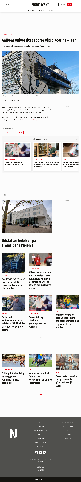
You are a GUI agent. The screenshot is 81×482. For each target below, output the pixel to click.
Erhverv (42, 10)
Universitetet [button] (8, 34)
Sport (51, 10)
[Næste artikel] (76, 139)
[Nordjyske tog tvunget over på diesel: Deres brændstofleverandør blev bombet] (13, 263)
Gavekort (40, 434)
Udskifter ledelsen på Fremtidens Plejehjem (19, 243)
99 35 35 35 (41, 461)
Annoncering (40, 438)
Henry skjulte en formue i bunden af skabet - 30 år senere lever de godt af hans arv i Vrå (46, 164)
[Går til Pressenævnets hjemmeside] (40, 468)
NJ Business (40, 426)
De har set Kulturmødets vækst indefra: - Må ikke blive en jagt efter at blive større (13, 323)
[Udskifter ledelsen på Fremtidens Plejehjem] (27, 216)
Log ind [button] (62, 5)
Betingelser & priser (40, 442)
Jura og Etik (40, 446)
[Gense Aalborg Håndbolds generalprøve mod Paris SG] (17, 150)
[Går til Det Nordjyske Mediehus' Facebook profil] (36, 452)
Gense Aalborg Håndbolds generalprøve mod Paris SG (14, 163)
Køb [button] (69, 5)
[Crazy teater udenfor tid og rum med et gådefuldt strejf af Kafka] (67, 362)
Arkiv (67, 430)
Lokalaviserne (67, 434)
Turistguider (67, 438)
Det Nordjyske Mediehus (43, 458)
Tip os (40, 423)
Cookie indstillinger (40, 479)
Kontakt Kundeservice (67, 423)
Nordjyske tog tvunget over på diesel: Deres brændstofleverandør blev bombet (13, 284)
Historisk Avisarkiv (67, 426)
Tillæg (67, 442)
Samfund (31, 10)
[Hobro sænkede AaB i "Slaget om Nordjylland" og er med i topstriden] (40, 360)
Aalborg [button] (19, 133)
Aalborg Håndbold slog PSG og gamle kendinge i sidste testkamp (13, 378)
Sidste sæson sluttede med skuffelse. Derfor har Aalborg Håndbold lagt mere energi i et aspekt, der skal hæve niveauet (40, 280)
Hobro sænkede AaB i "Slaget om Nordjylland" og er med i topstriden (40, 378)
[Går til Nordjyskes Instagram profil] (40, 452)
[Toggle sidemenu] (74, 4)
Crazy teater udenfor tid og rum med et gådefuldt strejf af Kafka (66, 381)
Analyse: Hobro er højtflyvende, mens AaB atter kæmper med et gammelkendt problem (67, 321)
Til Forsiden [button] (40, 394)
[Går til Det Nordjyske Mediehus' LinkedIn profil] (44, 452)
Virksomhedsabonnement (40, 430)
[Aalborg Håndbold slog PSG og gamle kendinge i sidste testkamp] (13, 360)
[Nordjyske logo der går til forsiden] (40, 4)
